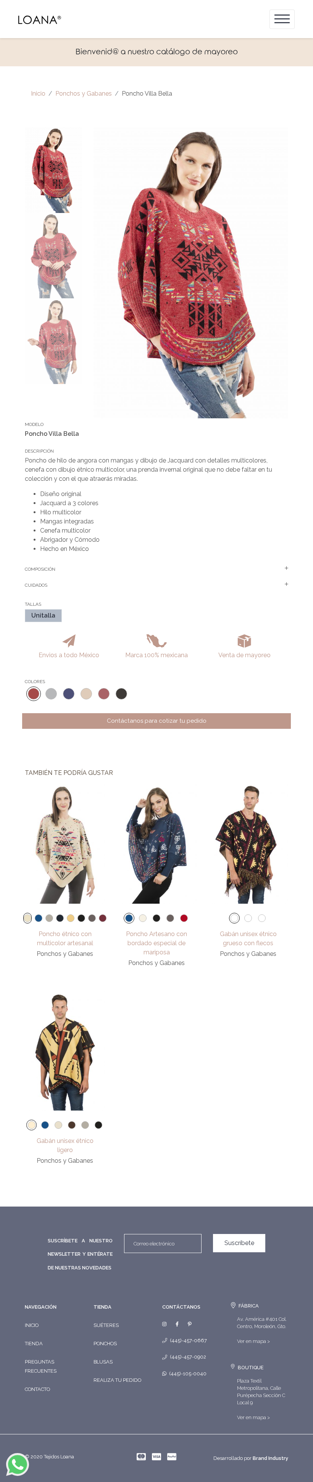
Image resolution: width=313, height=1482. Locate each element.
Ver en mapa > (253, 1341)
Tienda (34, 1343)
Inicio (38, 93)
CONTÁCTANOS (181, 1307)
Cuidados (36, 585)
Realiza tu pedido (117, 1380)
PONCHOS (105, 1343)
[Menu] (282, 19)
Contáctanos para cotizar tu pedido (157, 720)
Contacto (37, 1389)
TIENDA (102, 1307)
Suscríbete (239, 1243)
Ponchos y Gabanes (83, 93)
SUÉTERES (106, 1325)
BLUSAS (103, 1362)
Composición (40, 569)
